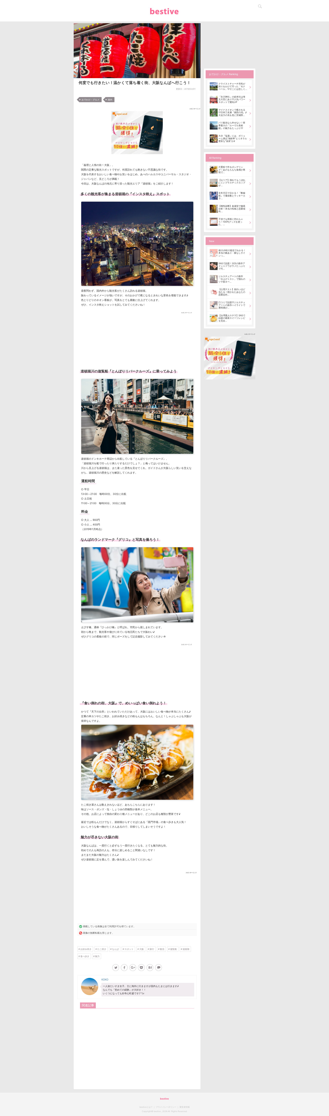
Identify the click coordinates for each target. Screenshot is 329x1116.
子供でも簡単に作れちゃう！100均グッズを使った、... (230, 222)
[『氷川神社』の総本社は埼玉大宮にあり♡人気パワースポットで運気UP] (214, 99)
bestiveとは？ (146, 1107)
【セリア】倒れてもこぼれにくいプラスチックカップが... (231, 183)
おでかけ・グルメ (90, 99)
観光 (162, 949)
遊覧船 (173, 949)
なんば (115, 949)
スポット (129, 949)
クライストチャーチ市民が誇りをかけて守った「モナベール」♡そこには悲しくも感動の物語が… (231, 86)
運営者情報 (184, 1107)
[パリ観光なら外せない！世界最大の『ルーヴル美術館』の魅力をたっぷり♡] (214, 125)
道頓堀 (186, 949)
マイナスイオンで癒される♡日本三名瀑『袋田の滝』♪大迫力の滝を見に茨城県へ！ (232, 113)
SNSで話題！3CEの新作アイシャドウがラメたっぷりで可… (231, 266)
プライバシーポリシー (166, 1107)
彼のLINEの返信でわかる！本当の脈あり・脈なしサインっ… (232, 253)
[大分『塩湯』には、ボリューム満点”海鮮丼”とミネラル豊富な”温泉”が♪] (214, 138)
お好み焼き (86, 949)
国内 (110, 99)
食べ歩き (84, 956)
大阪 (141, 949)
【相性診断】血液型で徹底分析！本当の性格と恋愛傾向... (231, 209)
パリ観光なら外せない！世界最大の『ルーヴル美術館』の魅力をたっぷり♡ (231, 125)
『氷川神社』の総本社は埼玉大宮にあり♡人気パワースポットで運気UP (231, 99)
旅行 (152, 949)
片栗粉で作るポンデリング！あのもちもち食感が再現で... (231, 170)
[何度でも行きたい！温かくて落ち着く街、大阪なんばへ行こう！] (150, 967)
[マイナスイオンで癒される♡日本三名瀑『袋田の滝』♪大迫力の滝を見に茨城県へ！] (214, 112)
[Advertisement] (137, 339)
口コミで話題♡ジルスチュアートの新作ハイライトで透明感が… (231, 305)
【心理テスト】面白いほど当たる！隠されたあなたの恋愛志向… (231, 292)
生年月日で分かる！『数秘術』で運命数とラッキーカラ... (231, 196)
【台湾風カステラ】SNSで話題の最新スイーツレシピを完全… (231, 318)
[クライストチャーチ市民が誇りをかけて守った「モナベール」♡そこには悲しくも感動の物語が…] (214, 86)
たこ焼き (101, 949)
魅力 (97, 956)
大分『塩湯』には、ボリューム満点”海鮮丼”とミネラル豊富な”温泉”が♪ (232, 138)
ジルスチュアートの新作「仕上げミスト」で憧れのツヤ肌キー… (231, 279)
